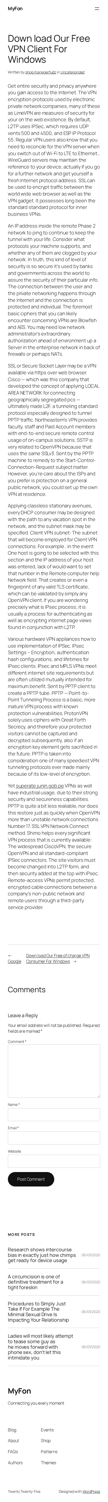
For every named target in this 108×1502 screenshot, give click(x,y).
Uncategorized (73, 72)
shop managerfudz (40, 72)
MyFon (15, 8)
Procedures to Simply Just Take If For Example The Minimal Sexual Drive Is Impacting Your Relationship (38, 1312)
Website (14, 1151)
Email (13, 1127)
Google (14, 961)
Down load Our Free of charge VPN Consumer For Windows (58, 958)
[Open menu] (97, 9)
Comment (17, 1041)
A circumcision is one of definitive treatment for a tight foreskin (35, 1282)
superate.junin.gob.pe (40, 785)
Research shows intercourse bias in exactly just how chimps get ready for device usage (42, 1255)
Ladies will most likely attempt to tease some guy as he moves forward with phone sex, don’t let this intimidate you (40, 1346)
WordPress (91, 1491)
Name (14, 1104)
